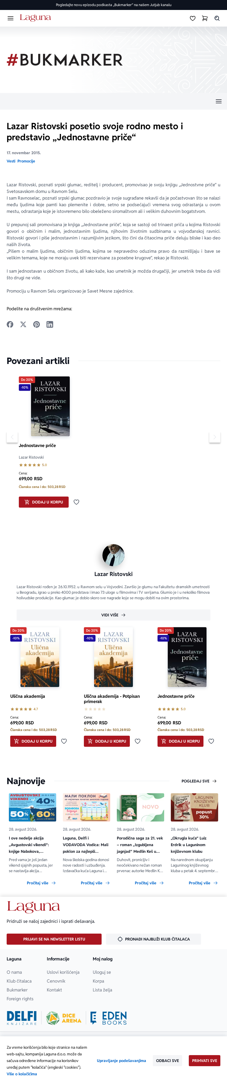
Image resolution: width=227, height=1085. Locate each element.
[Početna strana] (36, 18)
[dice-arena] (63, 1018)
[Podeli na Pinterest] (36, 324)
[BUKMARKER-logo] (65, 60)
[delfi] (22, 1018)
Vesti (11, 161)
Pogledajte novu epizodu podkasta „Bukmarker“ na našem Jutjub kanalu (113, 4)
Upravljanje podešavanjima (121, 1060)
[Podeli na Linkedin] (50, 324)
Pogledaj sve (195, 781)
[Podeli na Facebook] (10, 324)
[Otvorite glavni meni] (10, 18)
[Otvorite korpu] (205, 18)
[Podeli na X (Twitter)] (23, 324)
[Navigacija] (113, 101)
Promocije (26, 161)
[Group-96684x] (109, 1018)
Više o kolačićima (22, 1073)
